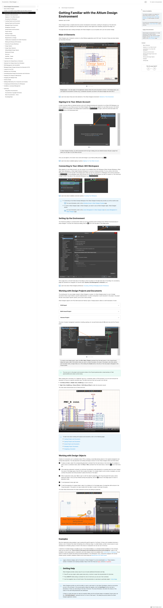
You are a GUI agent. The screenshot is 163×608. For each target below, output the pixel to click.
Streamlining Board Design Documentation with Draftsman (17, 73)
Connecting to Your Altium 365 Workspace (149, 49)
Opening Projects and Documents (72, 441)
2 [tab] (88, 86)
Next (119, 64)
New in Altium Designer (9, 8)
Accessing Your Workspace (90, 195)
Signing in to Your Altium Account (91, 161)
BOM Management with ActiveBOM (12, 65)
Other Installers (152, 38)
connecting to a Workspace (109, 552)
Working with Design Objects (149, 56)
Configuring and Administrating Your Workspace (14, 83)
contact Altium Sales (154, 23)
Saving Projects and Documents (71, 444)
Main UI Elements (146, 45)
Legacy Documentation (154, 36)
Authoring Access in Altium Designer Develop (93, 203)
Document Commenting (10, 35)
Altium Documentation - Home (12, 94)
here (106, 560)
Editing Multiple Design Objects (12, 50)
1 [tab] (86, 86)
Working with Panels (9, 52)
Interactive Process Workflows (12, 43)
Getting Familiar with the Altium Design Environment (16, 12)
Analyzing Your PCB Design (10, 71)
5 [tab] (92, 86)
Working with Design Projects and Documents (150, 54)
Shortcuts (7, 54)
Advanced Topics (9, 58)
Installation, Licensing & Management (12, 85)
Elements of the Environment (107, 96)
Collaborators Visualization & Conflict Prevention (15, 39)
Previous (60, 64)
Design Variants (8, 46)
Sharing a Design (8, 33)
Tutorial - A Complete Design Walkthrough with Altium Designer (18, 10)
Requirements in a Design (10, 37)
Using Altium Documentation (11, 90)
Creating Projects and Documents (72, 439)
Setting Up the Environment (148, 51)
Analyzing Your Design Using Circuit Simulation (14, 63)
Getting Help (145, 60)
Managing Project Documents (71, 446)
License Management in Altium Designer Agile (93, 209)
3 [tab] (89, 86)
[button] (90, 305)
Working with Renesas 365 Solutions (13, 41)
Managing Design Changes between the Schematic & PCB (17, 67)
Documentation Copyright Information (13, 92)
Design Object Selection (10, 48)
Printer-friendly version (156, 606)
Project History (8, 31)
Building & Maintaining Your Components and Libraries (16, 81)
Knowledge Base (9, 96)
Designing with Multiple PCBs (10, 77)
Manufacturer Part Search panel (99, 555)
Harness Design (7, 79)
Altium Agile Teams (150, 16)
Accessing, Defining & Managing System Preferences (96, 285)
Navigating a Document (69, 449)
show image (114, 579)
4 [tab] (91, 86)
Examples (145, 58)
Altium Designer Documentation (68, 7)
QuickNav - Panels (9, 56)
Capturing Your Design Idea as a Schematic (13, 61)
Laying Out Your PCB (8, 69)
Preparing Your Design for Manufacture (12, 75)
